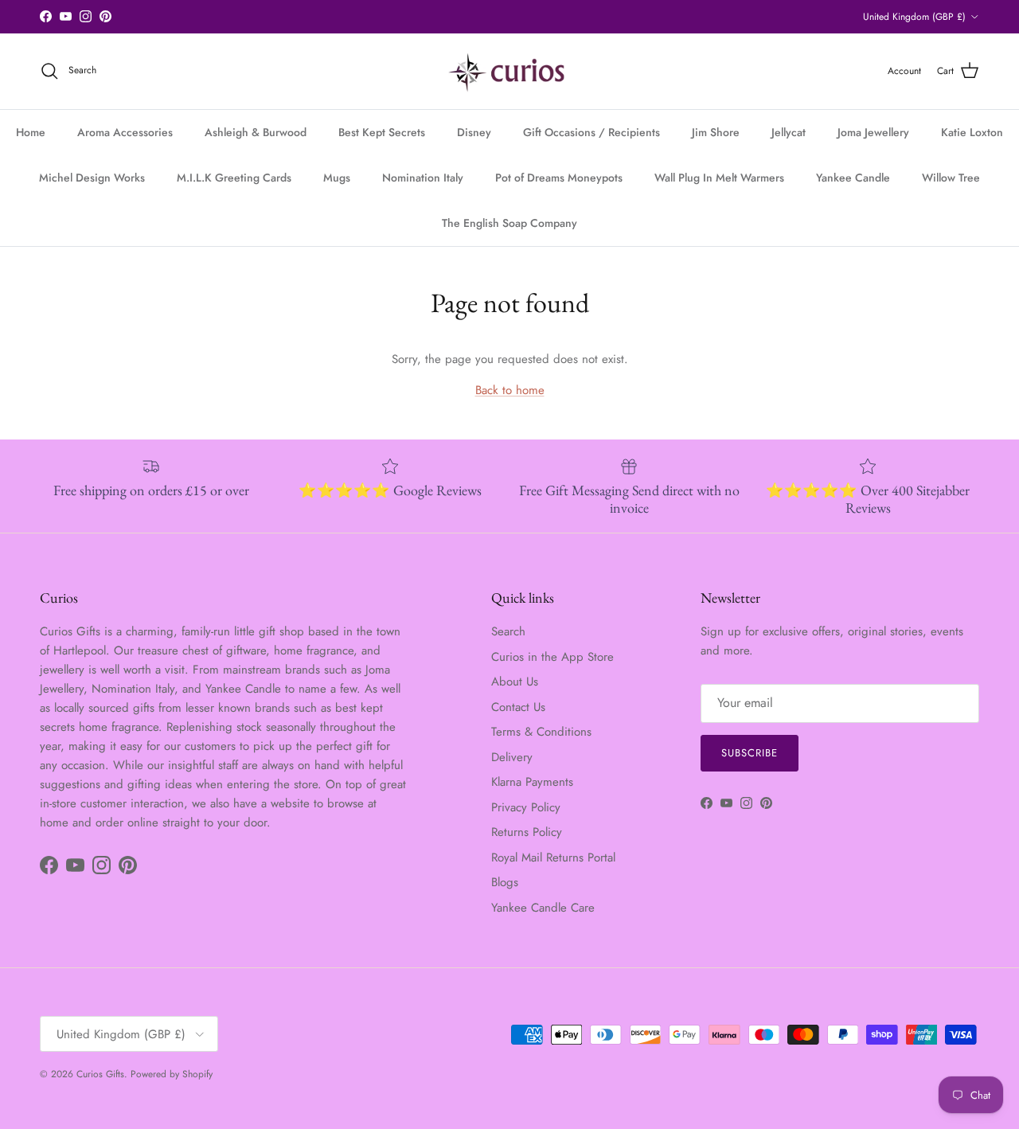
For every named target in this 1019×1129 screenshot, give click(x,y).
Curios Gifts (100, 1074)
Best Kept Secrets (381, 132)
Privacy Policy (525, 807)
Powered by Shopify (172, 1074)
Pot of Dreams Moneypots (559, 178)
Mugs (336, 178)
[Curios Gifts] (510, 71)
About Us (514, 681)
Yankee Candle (853, 178)
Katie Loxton (972, 132)
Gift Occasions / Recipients (591, 132)
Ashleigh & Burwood (255, 132)
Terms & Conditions (541, 731)
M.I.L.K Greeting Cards (234, 178)
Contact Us (518, 707)
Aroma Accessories (125, 132)
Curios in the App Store (552, 657)
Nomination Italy (422, 178)
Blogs (504, 882)
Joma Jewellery (873, 132)
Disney (474, 132)
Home (30, 132)
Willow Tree (951, 178)
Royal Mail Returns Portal (553, 857)
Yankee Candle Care (543, 907)
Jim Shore (716, 132)
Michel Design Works (92, 178)
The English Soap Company (509, 223)
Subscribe (749, 752)
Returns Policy (526, 832)
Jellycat (788, 132)
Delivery (512, 757)
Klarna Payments (532, 782)
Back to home (510, 390)
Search (508, 631)
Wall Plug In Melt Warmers (719, 178)
